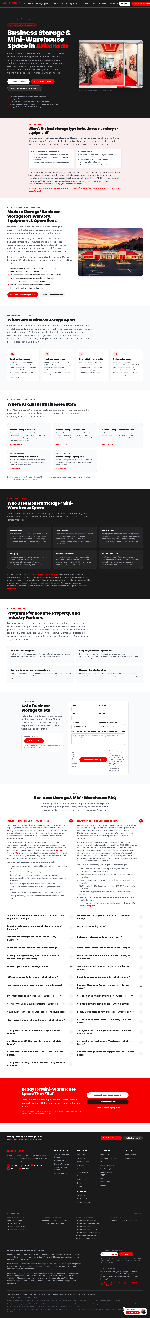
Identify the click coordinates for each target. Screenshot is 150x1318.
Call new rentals (130, 1155)
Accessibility (91, 1294)
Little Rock (81, 1158)
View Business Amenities (52, 295)
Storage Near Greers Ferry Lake (88, 1232)
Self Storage (11, 19)
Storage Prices (105, 1155)
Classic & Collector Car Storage (63, 1168)
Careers (102, 3)
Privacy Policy (113, 764)
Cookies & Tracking (59, 1294)
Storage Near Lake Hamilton (87, 1226)
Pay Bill (125, 3)
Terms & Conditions (14, 1294)
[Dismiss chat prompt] (124, 1308)
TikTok (26, 1165)
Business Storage (60, 1173)
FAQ (94, 3)
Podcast (103, 1185)
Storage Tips (105, 1182)
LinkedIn (13, 1168)
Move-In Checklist (107, 1165)
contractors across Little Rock (44, 574)
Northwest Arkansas (84, 1202)
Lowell (79, 1186)
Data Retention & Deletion (42, 1294)
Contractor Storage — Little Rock (54, 1223)
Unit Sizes (57, 3)
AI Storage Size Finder (108, 1158)
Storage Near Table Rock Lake (87, 1223)
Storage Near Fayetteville (17, 1229)
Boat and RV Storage (62, 1164)
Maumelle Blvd (82, 1172)
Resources (84, 3)
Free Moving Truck (107, 1169)
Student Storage (13, 1223)
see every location (75, 477)
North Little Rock (83, 1162)
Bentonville (81, 1169)
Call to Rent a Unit (44, 81)
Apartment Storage (14, 1220)
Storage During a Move (16, 1226)
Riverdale (80, 1165)
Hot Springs (81, 1179)
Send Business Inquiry (91, 760)
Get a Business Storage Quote (23, 88)
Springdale (81, 1176)
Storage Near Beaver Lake (86, 1220)
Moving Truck (71, 3)
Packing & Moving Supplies (107, 1173)
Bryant (79, 1183)
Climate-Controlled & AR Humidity (124, 1220)
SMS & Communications (76, 1294)
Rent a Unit (127, 1254)
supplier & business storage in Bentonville (42, 583)
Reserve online (129, 1158)
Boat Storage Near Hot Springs (87, 1235)
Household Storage (61, 1160)
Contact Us (113, 3)
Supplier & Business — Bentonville (54, 1220)
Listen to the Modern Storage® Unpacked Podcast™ (120, 1284)
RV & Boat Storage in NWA (86, 1238)
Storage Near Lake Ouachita (87, 1229)
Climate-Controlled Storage (61, 1156)
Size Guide (104, 1162)
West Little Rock (83, 1155)
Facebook (38, 1165)
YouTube (25, 1168)
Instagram (14, 1165)
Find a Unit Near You (111, 1138)
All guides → (138, 1213)
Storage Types (42, 3)
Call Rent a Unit (35, 741)
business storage (41, 825)
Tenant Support (20, 81)
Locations (27, 3)
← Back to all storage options (107, 1108)
